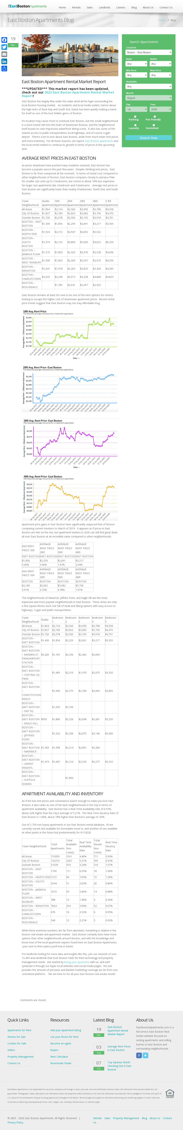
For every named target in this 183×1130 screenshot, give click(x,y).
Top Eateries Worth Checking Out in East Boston (119, 1066)
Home (62, 7)
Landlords (104, 7)
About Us (148, 7)
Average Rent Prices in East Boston (119, 1048)
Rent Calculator (59, 1056)
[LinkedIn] (4, 61)
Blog (134, 7)
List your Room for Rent (64, 1036)
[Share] (4, 68)
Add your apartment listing (65, 1030)
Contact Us (166, 7)
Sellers (11, 1050)
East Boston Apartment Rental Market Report (118, 1030)
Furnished (152, 128)
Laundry (134, 128)
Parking (134, 119)
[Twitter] (4, 47)
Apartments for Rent (19, 1030)
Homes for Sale (17, 1036)
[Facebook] (4, 40)
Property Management (21, 1056)
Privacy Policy (15, 1122)
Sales (90, 7)
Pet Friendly (153, 119)
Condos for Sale (17, 1043)
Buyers (54, 1050)
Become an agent (60, 1043)
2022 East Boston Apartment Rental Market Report (68, 94)
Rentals (76, 7)
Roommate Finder (60, 1063)
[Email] (4, 54)
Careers (120, 7)
